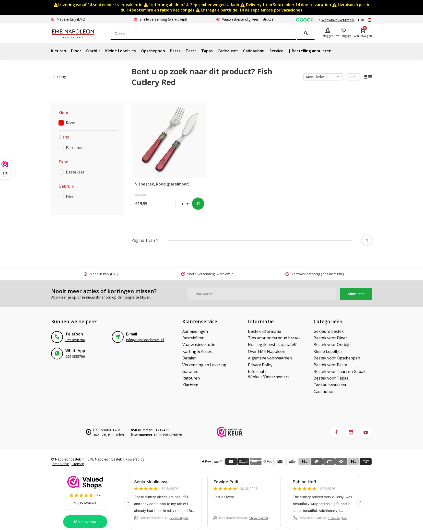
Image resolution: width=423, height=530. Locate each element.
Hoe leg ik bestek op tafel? (272, 344)
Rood (70, 123)
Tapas (207, 51)
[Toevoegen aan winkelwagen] (198, 203)
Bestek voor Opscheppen (337, 358)
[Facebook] (336, 432)
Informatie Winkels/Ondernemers (268, 374)
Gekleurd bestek (329, 331)
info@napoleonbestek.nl (145, 339)
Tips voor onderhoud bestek (274, 338)
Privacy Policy (260, 365)
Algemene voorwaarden (270, 358)
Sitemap (77, 463)
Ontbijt (93, 51)
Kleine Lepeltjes (120, 51)
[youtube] (366, 432)
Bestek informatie (264, 331)
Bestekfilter (193, 338)
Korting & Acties (197, 351)
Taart (191, 51)
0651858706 (75, 339)
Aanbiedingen (195, 331)
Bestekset (75, 172)
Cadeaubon (254, 51)
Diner (76, 51)
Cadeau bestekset (330, 385)
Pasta (175, 51)
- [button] (177, 203)
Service (276, 51)
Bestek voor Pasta (330, 365)
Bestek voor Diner (330, 338)
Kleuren (58, 51)
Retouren (191, 378)
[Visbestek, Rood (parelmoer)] (169, 140)
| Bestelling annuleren (309, 51)
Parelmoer (75, 147)
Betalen (189, 358)
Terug (61, 76)
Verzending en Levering (204, 365)
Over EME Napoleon (266, 351)
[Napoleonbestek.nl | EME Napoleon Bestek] (80, 33)
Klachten (190, 385)
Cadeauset (228, 51)
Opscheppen (153, 51)
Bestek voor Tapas (331, 378)
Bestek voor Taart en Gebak (339, 371)
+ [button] (187, 203)
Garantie (190, 371)
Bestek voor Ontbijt (332, 344)
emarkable (60, 463)
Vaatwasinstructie (198, 344)
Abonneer (356, 293)
